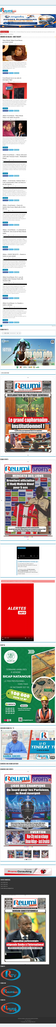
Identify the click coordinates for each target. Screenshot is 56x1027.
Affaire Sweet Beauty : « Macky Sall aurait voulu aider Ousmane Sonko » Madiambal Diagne (15, 156)
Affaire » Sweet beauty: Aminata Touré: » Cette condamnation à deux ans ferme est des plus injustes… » (15, 182)
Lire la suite (5, 70)
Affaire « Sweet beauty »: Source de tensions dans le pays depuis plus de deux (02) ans (14, 207)
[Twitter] (27, 952)
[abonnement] (55, 37)
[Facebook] (26, 952)
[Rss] (25, 952)
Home (2, 34)
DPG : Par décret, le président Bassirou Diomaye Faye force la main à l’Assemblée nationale (26, 31)
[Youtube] (29, 952)
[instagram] (30, 952)
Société (11, 160)
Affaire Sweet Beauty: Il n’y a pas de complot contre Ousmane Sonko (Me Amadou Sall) (13, 278)
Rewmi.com (12, 44)
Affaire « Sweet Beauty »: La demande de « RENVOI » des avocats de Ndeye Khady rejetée (14, 231)
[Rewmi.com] (8, 10)
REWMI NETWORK (34, 950)
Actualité (12, 186)
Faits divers (11, 81)
